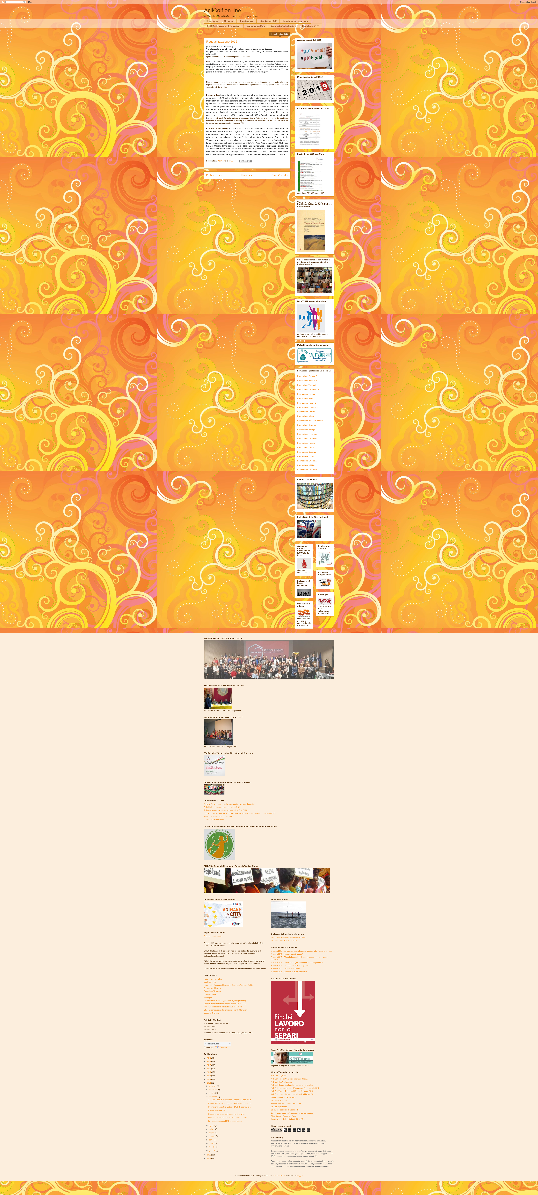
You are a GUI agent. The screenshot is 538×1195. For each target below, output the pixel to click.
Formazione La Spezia (307, 438)
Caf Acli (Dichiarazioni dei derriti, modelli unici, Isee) (225, 1004)
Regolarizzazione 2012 (217, 1110)
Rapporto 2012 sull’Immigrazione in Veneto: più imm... (230, 1103)
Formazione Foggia (306, 443)
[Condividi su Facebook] (248, 161)
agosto (212, 1125)
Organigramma (246, 21)
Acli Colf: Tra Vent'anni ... (281, 1082)
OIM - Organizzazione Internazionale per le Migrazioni (225, 1010)
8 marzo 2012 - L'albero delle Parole (285, 969)
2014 (209, 1076)
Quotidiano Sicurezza (212, 991)
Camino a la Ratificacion (214, 819)
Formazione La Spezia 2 (308, 389)
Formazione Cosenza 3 (307, 407)
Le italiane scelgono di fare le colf (284, 1110)
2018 (209, 1062)
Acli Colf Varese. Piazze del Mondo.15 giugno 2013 (292, 1091)
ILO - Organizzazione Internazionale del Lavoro (223, 1007)
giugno (212, 1133)
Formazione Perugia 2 (307, 376)
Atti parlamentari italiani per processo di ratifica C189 (225, 810)
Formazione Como (305, 456)
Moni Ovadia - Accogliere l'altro (283, 1116)
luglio (211, 1129)
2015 (209, 1072)
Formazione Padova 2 (307, 380)
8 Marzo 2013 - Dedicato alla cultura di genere (289, 966)
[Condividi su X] (245, 161)
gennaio (212, 1150)
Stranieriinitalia (210, 994)
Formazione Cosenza (306, 452)
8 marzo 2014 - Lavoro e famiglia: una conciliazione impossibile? (297, 962)
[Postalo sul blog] (243, 161)
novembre (213, 1090)
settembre (213, 1097)
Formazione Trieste (306, 447)
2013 (209, 1079)
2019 (209, 1058)
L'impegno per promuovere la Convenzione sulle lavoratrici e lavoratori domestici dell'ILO (239, 813)
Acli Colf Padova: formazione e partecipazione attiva (229, 1100)
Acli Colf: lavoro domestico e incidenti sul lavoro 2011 (293, 1094)
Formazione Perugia (306, 430)
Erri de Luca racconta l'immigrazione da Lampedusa (292, 1113)
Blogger (299, 1176)
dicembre (213, 1086)
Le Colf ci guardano (279, 1107)
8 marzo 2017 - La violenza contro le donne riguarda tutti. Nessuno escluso (301, 951)
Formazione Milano (305, 416)
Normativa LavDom (256, 26)
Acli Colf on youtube (279, 1076)
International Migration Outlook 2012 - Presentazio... (229, 1107)
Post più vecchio (280, 175)
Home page (212, 21)
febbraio (212, 1147)
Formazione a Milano (306, 465)
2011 (209, 1155)
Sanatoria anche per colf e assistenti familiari (226, 1114)
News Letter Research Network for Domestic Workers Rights (228, 985)
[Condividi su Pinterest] (251, 161)
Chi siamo (228, 21)
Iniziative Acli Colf (268, 21)
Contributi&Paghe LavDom (283, 26)
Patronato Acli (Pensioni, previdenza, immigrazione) (225, 1001)
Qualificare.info (210, 982)
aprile (211, 1140)
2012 (209, 1083)
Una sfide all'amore (279, 1100)
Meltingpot (208, 998)
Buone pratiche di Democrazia (283, 1097)
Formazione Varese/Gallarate (310, 421)
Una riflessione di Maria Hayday (284, 940)
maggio (212, 1136)
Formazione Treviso (306, 394)
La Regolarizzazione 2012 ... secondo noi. (225, 1121)
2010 (209, 1158)
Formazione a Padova (307, 470)
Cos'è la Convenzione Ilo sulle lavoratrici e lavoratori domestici (229, 804)
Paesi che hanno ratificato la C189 (218, 816)
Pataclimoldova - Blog (213, 979)
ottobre (212, 1093)
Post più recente (214, 175)
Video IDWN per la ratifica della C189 (286, 1103)
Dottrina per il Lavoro (212, 988)
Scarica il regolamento (213, 936)
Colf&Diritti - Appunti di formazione (224, 26)
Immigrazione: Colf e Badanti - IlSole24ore (288, 1119)
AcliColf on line (222, 10)
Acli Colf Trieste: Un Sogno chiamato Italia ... (289, 1079)
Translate (223, 1047)
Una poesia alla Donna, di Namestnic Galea (288, 937)
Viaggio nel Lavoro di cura (295, 21)
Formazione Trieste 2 (306, 403)
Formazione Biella (305, 398)
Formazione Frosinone (307, 434)
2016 (209, 1069)
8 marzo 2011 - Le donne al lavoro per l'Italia (289, 972)
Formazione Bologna (306, 425)
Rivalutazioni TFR (310, 26)
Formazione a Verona (306, 461)
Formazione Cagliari (306, 412)
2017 (209, 1065)
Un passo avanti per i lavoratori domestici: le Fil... (228, 1118)
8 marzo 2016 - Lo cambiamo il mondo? (287, 954)
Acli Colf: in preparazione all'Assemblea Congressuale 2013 (295, 1088)
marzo (212, 1143)
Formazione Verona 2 (306, 385)
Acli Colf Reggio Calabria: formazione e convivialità (292, 1085)
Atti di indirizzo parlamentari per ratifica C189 (222, 807)
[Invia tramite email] (240, 161)
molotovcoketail (279, 1176)
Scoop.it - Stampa (211, 1013)
